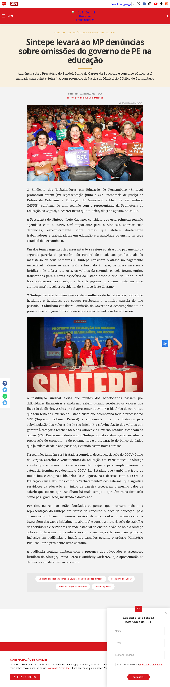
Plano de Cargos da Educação (73, 586)
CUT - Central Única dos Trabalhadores (83, 32)
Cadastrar (138, 677)
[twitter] (138, 3)
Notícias (110, 32)
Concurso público (103, 586)
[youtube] (155, 3)
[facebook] (144, 3)
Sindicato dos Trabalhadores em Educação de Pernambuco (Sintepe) (71, 578)
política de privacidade (150, 664)
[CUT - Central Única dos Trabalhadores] (85, 16)
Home (57, 32)
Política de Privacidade (59, 668)
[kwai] (166, 3)
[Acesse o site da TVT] (4, 4)
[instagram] (149, 3)
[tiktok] (161, 3)
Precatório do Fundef (121, 578)
